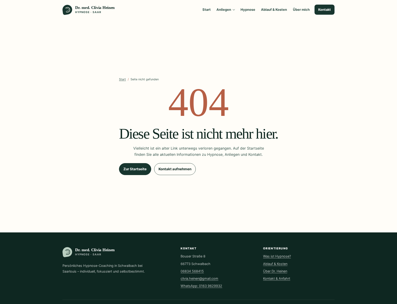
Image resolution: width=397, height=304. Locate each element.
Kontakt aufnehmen (175, 169)
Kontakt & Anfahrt (276, 278)
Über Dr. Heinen (275, 271)
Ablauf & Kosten (274, 10)
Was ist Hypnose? (277, 256)
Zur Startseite (135, 169)
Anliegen (223, 10)
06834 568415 (192, 271)
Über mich (301, 10)
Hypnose (248, 10)
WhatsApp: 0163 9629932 (201, 286)
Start (206, 10)
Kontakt (324, 10)
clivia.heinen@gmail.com (199, 278)
